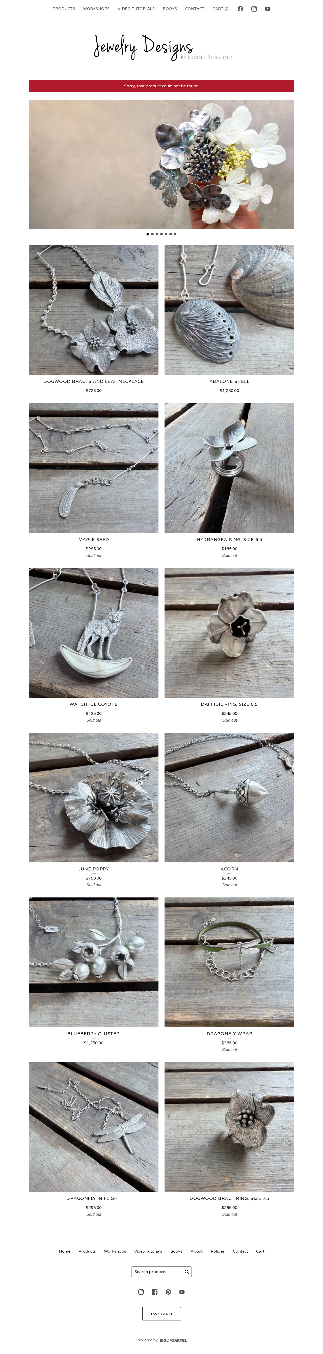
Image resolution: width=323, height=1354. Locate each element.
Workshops (96, 9)
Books (170, 9)
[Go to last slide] (36, 164)
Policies (218, 1251)
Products (63, 9)
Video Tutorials (136, 9)
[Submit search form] (187, 1272)
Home (64, 1251)
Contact (195, 9)
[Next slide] (287, 164)
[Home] (161, 47)
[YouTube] (268, 9)
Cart (260, 1251)
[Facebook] (240, 9)
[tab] (148, 234)
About (197, 1251)
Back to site (162, 1313)
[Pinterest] (168, 1292)
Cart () (221, 9)
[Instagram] (254, 9)
